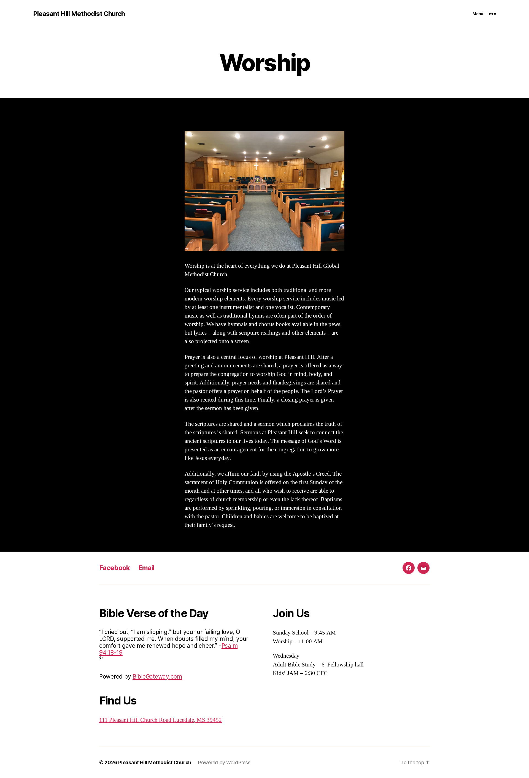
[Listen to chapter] (177, 657)
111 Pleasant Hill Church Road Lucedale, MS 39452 (160, 720)
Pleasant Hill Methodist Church (79, 13)
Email (146, 568)
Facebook (114, 568)
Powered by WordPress (224, 762)
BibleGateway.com (157, 676)
